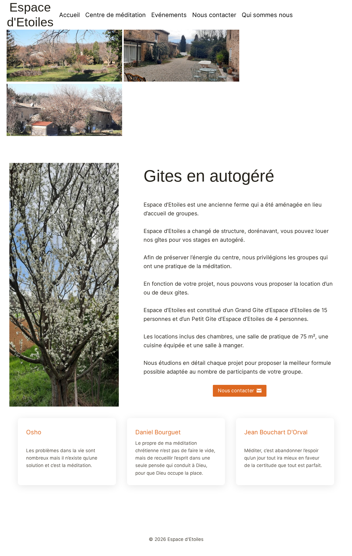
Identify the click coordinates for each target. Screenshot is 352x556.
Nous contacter (214, 14)
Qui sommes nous (267, 14)
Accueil (69, 14)
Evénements (169, 14)
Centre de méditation (115, 14)
